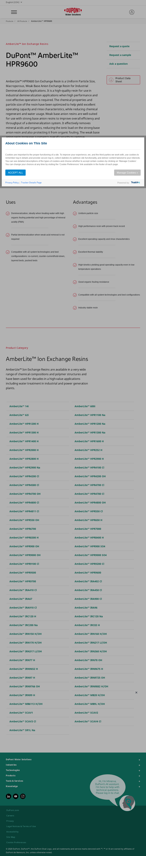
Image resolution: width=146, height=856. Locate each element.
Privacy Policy (12, 182)
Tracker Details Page (31, 182)
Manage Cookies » (127, 172)
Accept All (15, 172)
